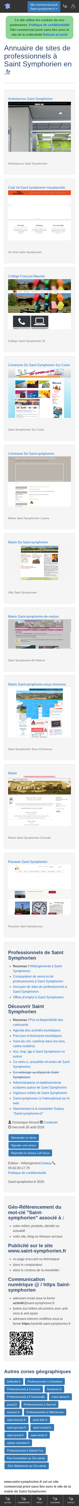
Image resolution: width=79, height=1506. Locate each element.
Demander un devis (23, 1137)
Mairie (12, 773)
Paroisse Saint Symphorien (27, 862)
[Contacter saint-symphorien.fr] (73, 6)
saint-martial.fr (42, 1427)
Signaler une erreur (23, 1145)
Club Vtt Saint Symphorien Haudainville (36, 187)
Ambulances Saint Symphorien (30, 99)
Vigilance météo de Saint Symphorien (40, 1093)
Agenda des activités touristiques (36, 1030)
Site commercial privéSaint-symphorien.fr (44, 6)
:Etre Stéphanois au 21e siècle (26, 1465)
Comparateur (24, 1503)
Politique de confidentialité (49, 25)
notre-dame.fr (60, 1396)
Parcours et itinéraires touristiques (37, 1036)
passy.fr (12, 1404)
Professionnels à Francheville (26, 1396)
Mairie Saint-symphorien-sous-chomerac (37, 684)
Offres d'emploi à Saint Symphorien (38, 997)
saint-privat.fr (15, 1435)
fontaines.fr (54, 1389)
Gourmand (55, 1503)
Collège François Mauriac (26, 276)
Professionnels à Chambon (45, 1381)
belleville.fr (14, 1381)
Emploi (39, 1503)
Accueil (7, 1503)
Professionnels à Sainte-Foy (25, 1450)
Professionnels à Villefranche (45, 1412)
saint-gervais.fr (16, 1427)
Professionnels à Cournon (23, 1389)
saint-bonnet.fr (16, 1419)
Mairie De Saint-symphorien (28, 542)
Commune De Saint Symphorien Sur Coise (39, 365)
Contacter (51, 1122)
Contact (71, 1503)
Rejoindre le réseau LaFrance (30, 1153)
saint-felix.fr (40, 1419)
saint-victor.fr (39, 1435)
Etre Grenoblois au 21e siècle (26, 1458)
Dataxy (46, 1163)
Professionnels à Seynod (40, 1404)
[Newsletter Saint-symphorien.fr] (65, 6)
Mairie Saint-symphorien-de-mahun (33, 616)
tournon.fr (13, 1412)
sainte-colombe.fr (18, 1442)
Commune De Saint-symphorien (31, 453)
